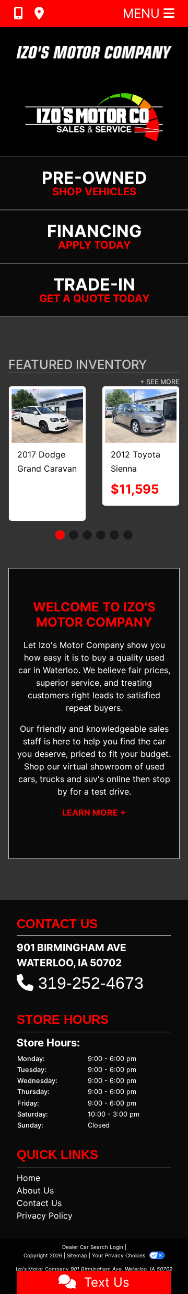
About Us (35, 1190)
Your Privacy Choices (119, 1255)
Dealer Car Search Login (92, 1247)
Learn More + (94, 812)
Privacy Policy (45, 1215)
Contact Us (39, 1203)
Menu (143, 13)
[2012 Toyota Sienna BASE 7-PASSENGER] (92, 415)
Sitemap (77, 1255)
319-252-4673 (91, 983)
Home (28, 1178)
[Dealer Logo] (94, 53)
